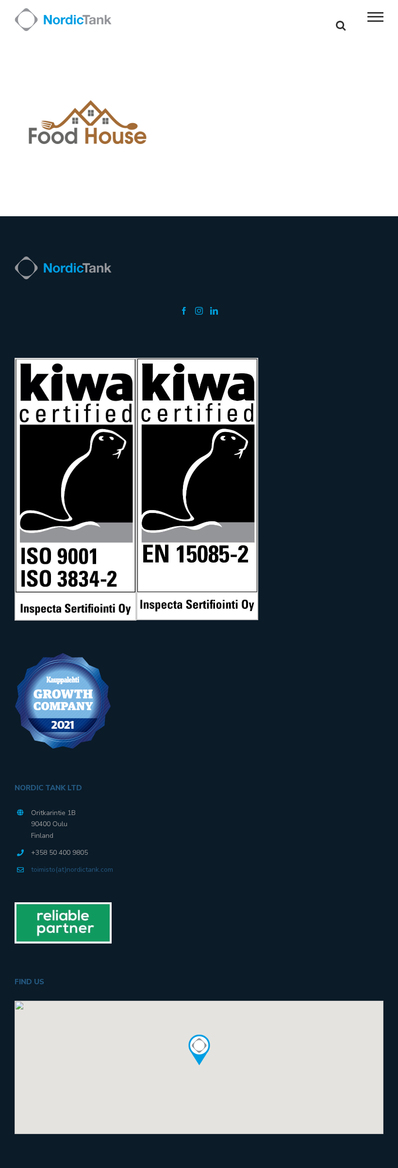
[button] (199, 1050)
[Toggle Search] (341, 25)
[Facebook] (184, 311)
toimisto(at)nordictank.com (72, 869)
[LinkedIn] (214, 311)
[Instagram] (199, 311)
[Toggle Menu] (376, 17)
